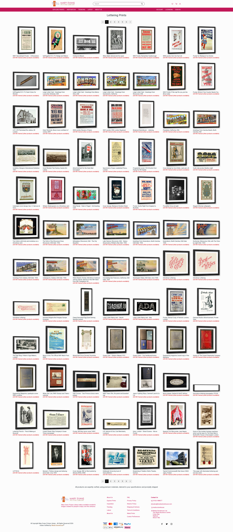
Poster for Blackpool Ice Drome (203, 56)
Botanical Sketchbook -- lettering (143, 130)
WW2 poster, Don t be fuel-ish (172, 56)
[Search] (142, 4)
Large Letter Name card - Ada (142, 317)
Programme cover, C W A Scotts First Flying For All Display (144, 169)
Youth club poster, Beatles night (203, 168)
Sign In (177, 9)
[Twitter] (166, 525)
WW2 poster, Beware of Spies (82, 130)
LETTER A (16, 471)
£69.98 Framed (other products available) (26, 58)
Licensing (169, 9)
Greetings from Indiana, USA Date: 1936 (25, 278)
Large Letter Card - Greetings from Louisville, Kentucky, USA (54, 93)
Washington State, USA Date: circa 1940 (145, 278)
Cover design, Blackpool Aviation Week (115, 206)
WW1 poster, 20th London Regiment (114, 130)
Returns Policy (131, 504)
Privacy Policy (131, 501)
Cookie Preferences (133, 516)
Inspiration (71, 9)
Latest (90, 9)
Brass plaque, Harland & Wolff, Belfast (175, 393)
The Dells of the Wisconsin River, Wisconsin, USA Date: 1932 (53, 242)
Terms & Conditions (133, 510)
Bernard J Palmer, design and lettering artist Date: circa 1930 (55, 472)
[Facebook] (162, 525)
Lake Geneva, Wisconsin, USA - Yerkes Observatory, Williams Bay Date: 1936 (115, 242)
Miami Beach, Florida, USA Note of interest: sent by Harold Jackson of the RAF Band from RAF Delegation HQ (86, 279)
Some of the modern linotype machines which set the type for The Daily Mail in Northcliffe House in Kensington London (205, 433)
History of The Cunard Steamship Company (206, 355)
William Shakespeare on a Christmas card (56, 206)
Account (159, 9)
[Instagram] (171, 525)
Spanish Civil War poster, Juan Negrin (175, 431)
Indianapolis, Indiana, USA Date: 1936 (54, 278)
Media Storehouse (57, 525)
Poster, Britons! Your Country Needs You (205, 92)
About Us (98, 9)
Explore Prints (58, 9)
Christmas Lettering (169, 278)
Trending (81, 9)
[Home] (63, 6)
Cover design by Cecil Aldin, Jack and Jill (176, 168)
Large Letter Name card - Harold (113, 317)
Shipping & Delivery (133, 507)
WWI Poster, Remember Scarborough (145, 56)
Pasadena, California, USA (171, 130)
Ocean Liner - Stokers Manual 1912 (114, 355)
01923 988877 (157, 501)
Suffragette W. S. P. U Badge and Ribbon (55, 56)
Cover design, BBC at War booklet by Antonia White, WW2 (84, 472)
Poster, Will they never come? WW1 (84, 431)
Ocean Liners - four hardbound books (144, 355)
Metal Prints (131, 513)
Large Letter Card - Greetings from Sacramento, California (114, 93)
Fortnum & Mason (78, 56)
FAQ (128, 497)
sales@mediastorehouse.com (162, 504)
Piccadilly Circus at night (170, 206)
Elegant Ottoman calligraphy (202, 206)
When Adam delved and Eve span (113, 56)
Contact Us (154, 497)
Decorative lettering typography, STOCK (205, 393)
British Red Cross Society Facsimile (84, 355)
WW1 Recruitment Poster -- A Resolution (26, 56)
